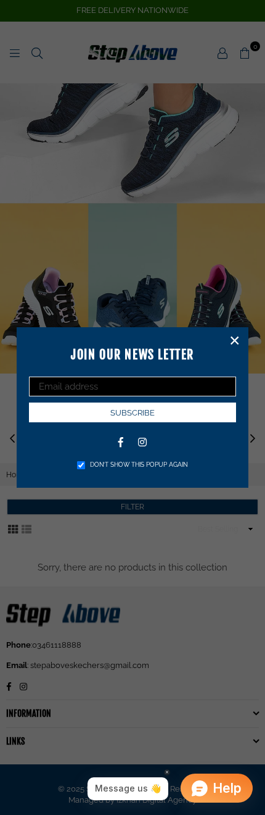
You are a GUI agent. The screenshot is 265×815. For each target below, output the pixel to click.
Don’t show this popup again (139, 464)
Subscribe (132, 412)
